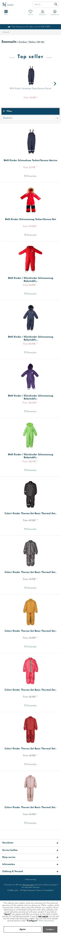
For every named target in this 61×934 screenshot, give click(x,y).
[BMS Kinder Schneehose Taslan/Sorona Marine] (30, 75)
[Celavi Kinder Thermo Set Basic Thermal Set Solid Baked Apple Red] (30, 729)
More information (46, 921)
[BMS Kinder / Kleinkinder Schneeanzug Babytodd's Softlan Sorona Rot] (30, 259)
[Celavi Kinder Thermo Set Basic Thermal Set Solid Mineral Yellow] (30, 612)
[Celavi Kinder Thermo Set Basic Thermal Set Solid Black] (30, 494)
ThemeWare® (49, 890)
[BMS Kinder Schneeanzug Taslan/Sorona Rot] (30, 200)
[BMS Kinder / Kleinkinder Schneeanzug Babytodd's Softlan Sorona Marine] (30, 318)
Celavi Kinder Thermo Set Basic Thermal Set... (30, 513)
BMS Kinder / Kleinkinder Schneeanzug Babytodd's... (30, 279)
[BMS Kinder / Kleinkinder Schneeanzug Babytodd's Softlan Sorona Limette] (30, 435)
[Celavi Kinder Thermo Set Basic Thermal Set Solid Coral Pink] (30, 671)
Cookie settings (30, 879)
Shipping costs (28, 885)
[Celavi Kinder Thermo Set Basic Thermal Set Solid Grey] (30, 553)
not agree (43, 916)
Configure (50, 929)
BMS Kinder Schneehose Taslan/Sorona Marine (30, 88)
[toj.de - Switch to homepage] (15, 4)
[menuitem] (55, 12)
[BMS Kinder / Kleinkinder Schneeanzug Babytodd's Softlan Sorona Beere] (30, 376)
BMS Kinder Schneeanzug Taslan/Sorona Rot (30, 219)
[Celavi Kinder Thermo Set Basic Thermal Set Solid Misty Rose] (30, 788)
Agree (23, 929)
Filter (9, 111)
